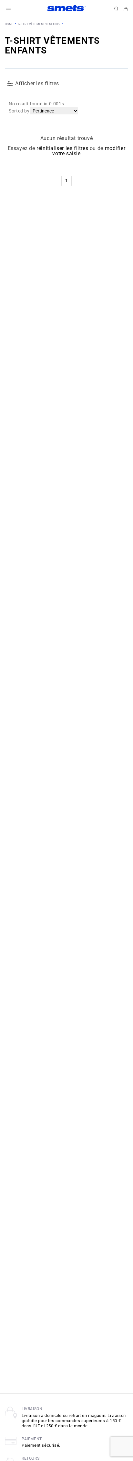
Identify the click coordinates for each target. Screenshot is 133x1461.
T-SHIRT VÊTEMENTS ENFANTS (38, 24)
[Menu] (8, 8)
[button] (116, 8)
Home (9, 24)
